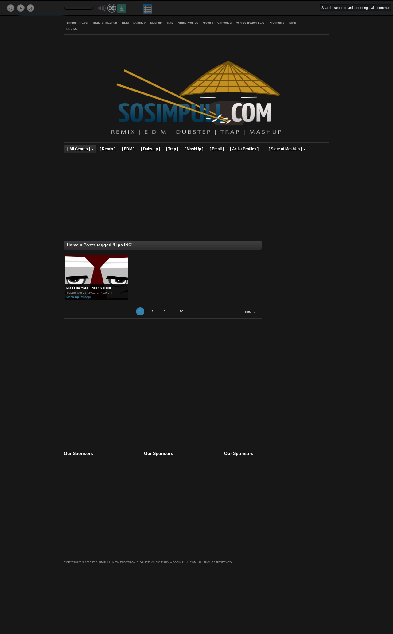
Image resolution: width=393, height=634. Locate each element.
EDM (125, 22)
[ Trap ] (172, 149)
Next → (250, 311)
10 (181, 311)
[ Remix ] (107, 149)
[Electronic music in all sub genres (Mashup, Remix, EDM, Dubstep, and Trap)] (196, 136)
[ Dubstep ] (150, 149)
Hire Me (72, 29)
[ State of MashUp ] (285, 149)
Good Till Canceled (217, 22)
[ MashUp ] (194, 149)
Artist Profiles (188, 22)
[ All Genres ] (78, 149)
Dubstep (139, 22)
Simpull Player (77, 22)
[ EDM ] (128, 149)
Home (73, 245)
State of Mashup (105, 22)
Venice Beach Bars (250, 22)
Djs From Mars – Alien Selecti (88, 287)
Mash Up (72, 297)
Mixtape (86, 297)
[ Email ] (217, 149)
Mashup (156, 22)
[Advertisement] (196, 194)
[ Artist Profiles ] (244, 149)
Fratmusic (277, 22)
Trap (170, 22)
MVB (292, 22)
